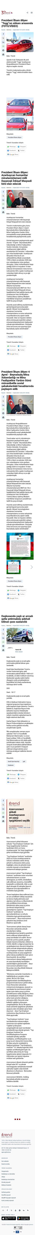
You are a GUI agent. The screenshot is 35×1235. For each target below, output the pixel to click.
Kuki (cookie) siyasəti (7, 1200)
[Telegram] (19, 1210)
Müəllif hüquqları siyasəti (8, 1198)
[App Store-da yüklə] (8, 1218)
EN (14, 1231)
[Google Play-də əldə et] (23, 1218)
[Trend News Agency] (6, 1135)
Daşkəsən (11, 765)
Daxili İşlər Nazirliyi (13, 761)
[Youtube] (15, 1210)
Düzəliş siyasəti (5, 1182)
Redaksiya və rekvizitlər (8, 1174)
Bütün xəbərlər (19, 651)
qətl (24, 761)
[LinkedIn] (23, 1210)
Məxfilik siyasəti (6, 1195)
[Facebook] (7, 1210)
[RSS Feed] (27, 1210)
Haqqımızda (4, 1171)
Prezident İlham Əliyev (14, 137)
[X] (11, 1210)
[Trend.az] (7, 12)
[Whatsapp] (3, 1210)
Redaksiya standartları (8, 1179)
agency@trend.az (6, 1152)
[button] (3, 34)
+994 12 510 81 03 (6, 1150)
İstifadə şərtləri (5, 1192)
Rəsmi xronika (5, 1164)
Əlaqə (3, 1176)
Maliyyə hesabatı (6, 1185)
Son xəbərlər (5, 1161)
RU (21, 1231)
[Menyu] (32, 13)
